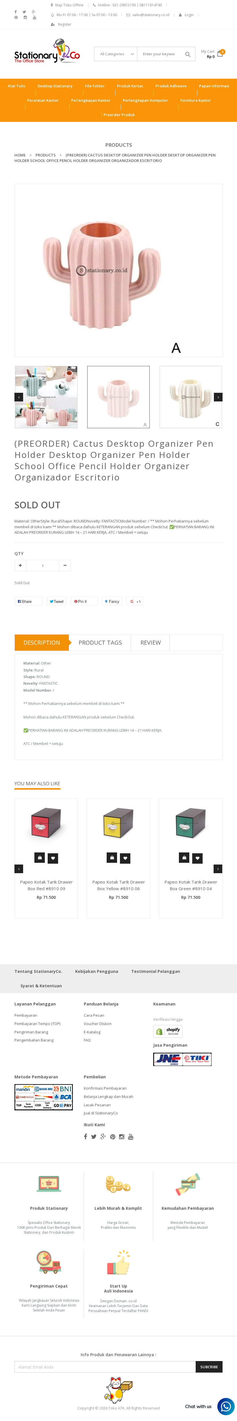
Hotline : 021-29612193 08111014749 (130, 5)
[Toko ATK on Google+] (34, 12)
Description (41, 642)
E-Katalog (92, 1032)
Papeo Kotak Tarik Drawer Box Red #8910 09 (46, 885)
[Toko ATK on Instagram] (25, 17)
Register (64, 24)
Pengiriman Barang (31, 1032)
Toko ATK (116, 1408)
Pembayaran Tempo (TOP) (37, 1023)
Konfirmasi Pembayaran (105, 1088)
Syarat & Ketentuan (41, 985)
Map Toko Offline (69, 5)
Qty (18, 553)
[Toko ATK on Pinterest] (16, 17)
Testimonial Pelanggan (155, 971)
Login (189, 14)
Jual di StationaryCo (101, 1113)
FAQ (87, 1040)
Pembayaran (25, 1015)
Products (118, 144)
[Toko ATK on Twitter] (24, 12)
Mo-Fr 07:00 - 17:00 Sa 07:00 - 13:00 (87, 14)
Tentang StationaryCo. (38, 971)
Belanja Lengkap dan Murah (108, 1096)
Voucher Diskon (98, 1023)
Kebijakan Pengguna (96, 971)
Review (150, 642)
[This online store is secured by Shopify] (168, 1030)
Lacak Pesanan (97, 1104)
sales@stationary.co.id (150, 14)
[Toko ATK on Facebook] (15, 12)
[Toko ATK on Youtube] (34, 17)
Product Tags (100, 642)
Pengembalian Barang (33, 1040)
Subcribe (209, 1366)
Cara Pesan (94, 1015)
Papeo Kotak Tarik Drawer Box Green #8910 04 (190, 885)
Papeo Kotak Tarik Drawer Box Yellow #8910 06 (118, 885)
